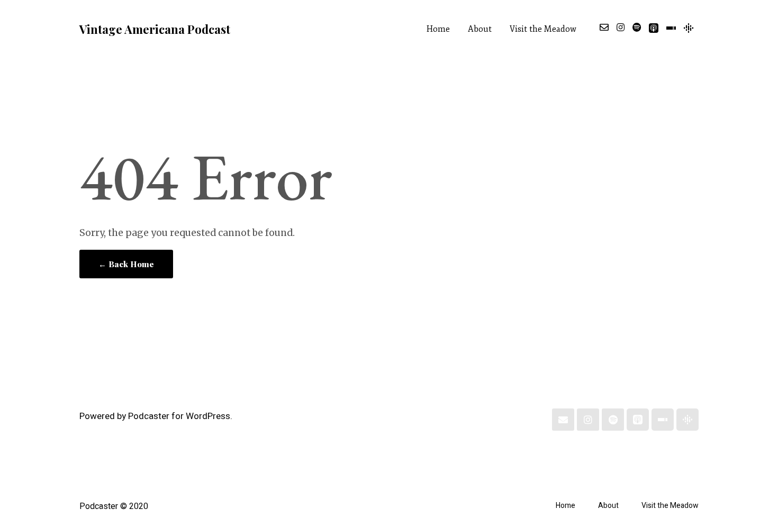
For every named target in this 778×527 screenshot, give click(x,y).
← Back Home (126, 263)
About (480, 29)
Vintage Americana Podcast (154, 29)
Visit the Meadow (543, 29)
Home (438, 29)
